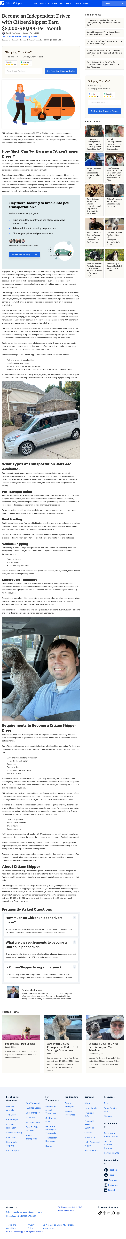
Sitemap (108, 1116)
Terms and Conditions (11, 1226)
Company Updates (30, 37)
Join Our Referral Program (108, 1144)
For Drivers (65, 3)
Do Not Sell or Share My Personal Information (59, 1226)
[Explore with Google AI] (104, 1213)
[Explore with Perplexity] (109, 1213)
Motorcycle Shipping (11, 1144)
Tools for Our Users (110, 1110)
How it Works (91, 1108)
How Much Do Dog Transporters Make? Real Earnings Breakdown (62, 1047)
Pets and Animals (10, 1108)
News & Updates (81, 3)
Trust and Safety (89, 1114)
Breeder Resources (70, 1113)
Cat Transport (12, 1119)
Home (4, 37)
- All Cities (11, 1115)
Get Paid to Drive (50, 1120)
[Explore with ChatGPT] (100, 1213)
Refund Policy (91, 1150)
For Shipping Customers (45, 3)
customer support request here (28, 1212)
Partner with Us (111, 1153)
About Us (89, 1103)
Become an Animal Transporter (51, 1109)
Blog (106, 1103)
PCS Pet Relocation (11, 1126)
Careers (88, 1132)
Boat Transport (33, 1113)
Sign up (49, 1146)
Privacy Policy (30, 1226)
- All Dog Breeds (33, 1108)
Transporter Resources (51, 1139)
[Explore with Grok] (113, 1213)
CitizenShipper (18, 160)
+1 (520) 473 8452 (28, 1216)
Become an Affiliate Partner (111, 1135)
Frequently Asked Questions (90, 1124)
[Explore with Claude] (118, 1213)
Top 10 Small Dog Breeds (20, 1043)
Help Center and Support (92, 1144)
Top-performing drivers (12, 271)
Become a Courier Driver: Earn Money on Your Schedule (104, 1047)
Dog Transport (33, 1103)
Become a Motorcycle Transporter (51, 1129)
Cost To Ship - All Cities (32, 1129)
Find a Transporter (31, 1137)
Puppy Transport (69, 1105)
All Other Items (33, 1122)
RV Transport (12, 1150)
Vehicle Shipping (14, 1132)
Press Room (90, 1137)
